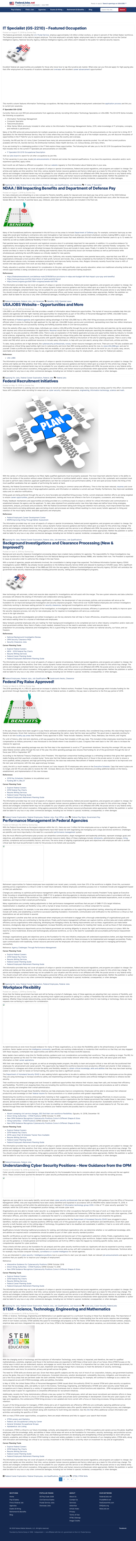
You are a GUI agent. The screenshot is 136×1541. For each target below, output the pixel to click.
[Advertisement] (68, 86)
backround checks (57, 678)
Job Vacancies (76, 185)
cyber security (54, 390)
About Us (72, 1497)
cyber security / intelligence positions (36, 1255)
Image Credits (74, 1521)
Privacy (72, 1512)
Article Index (74, 1509)
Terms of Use (74, 1515)
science (113, 390)
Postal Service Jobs (47, 1503)
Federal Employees (12, 301)
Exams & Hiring (57, 10)
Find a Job (30, 10)
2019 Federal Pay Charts (17, 1132)
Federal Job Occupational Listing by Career (24, 1422)
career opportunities (19, 497)
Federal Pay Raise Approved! (28, 681)
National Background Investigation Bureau (24, 637)
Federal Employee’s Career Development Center (26, 517)
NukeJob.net (104, 1509)
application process (113, 103)
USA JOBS (11, 358)
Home (12, 1497)
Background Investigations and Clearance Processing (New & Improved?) (58, 545)
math (122, 390)
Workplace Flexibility (22, 987)
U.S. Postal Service (41, 35)
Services (72, 1503)
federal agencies (23, 320)
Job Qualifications (61, 185)
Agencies (42, 10)
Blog (90, 10)
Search (122, 10)
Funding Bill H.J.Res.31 (16, 781)
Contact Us (73, 1500)
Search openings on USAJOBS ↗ (114, 3)
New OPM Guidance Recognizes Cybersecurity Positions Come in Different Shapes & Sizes (43, 1118)
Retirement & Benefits (76, 10)
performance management (64, 832)
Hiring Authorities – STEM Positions (21, 1121)
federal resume (39, 1093)
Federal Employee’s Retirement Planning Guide (25, 659)
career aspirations (26, 1060)
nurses (68, 344)
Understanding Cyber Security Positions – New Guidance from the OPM (67, 1165)
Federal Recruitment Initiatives (30, 381)
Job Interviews (60, 540)
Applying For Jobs (12, 185)
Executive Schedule (102, 766)
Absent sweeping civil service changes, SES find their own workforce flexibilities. (39, 1113)
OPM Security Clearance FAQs (19, 639)
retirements (98, 838)
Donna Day (31, 32)
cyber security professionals (66, 1200)
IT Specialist (97, 185)
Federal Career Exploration (31, 185)
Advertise (73, 1506)
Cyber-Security (100, 1306)
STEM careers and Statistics (18, 1419)
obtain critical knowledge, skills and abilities (87, 1068)
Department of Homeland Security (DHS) (22, 1074)
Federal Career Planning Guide (19, 656)
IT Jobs (88, 185)
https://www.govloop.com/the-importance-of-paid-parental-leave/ (34, 279)
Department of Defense (84, 232)
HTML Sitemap (75, 1518)
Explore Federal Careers (16, 649)
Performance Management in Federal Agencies (45, 820)
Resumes (53, 330)
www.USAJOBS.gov (111, 346)
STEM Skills (83, 1476)
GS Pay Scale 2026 (47, 1497)
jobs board (14, 156)
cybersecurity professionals (53, 344)
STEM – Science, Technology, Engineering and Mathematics (56, 1309)
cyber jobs (89, 1306)
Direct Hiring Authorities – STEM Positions (24, 1116)
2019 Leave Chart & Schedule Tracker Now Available (28, 1135)
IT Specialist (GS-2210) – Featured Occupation (45, 28)
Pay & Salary (16, 10)
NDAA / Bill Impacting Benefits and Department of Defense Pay (59, 188)
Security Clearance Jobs (17, 642)
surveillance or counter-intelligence (54, 1251)
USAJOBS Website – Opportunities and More (43, 304)
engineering (84, 390)
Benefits (50, 301)
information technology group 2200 (79, 1205)
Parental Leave (65, 301)
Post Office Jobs (61, 817)
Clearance (70, 678)
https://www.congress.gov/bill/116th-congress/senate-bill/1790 (32, 281)
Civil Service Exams (47, 1500)
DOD (57, 301)
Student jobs (64, 1476)
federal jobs (61, 378)
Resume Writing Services (17, 654)
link (88, 1410)
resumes (120, 486)
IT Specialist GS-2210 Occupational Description (26, 152)
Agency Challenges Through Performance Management (34, 947)
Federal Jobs (48, 185)
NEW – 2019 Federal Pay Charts (20, 651)
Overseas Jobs (45, 1506)
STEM (75, 1476)
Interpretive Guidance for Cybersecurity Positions (27, 1264)
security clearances (53, 605)
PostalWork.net (105, 1500)
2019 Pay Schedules (15, 778)
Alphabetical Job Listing (16, 1426)
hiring (125, 838)
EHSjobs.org (104, 1506)
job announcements (41, 159)
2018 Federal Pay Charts (17, 790)
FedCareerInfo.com (106, 1503)
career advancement (81, 69)
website (54, 165)
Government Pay (93, 817)
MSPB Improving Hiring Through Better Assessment (27, 520)
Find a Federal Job (16, 1503)
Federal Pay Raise (79, 817)
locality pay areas (23, 735)
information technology (99, 390)
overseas (57, 69)
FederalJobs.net (105, 1497)
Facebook (122, 1528)
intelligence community (41, 1049)
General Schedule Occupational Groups (23, 1424)
